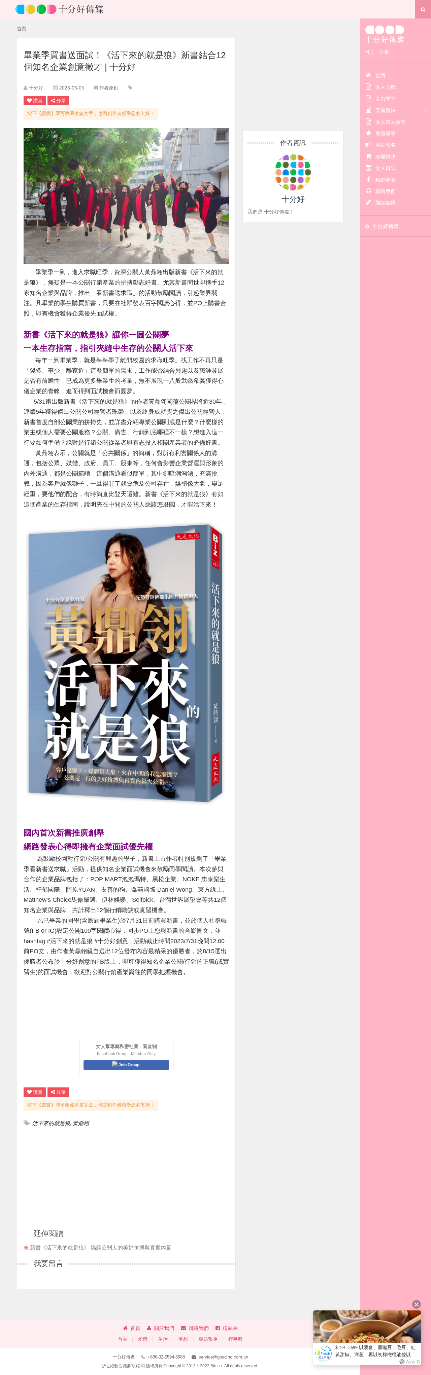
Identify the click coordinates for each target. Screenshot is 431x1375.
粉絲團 (230, 1328)
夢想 (183, 1339)
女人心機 (385, 87)
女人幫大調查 (390, 122)
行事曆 (235, 1339)
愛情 (142, 1339)
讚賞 (37, 100)
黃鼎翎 (81, 1123)
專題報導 (208, 1339)
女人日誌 (385, 168)
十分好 (36, 87)
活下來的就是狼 (51, 1123)
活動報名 (385, 145)
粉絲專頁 (385, 180)
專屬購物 (385, 156)
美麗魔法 (385, 110)
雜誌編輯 (385, 203)
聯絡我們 (199, 1328)
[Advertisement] (75, 1178)
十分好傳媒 (385, 226)
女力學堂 (385, 99)
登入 (370, 52)
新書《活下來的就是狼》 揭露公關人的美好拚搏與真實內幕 (100, 1247)
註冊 (384, 52)
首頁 (21, 28)
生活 (163, 1339)
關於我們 (164, 1328)
